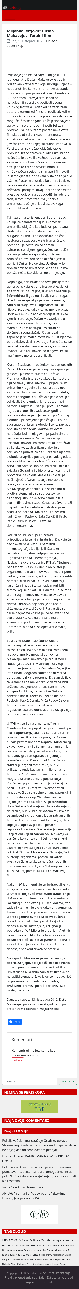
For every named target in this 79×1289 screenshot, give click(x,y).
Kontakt (48, 1282)
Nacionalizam (58, 1255)
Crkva (12, 1259)
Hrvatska (10, 1240)
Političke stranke (33, 1250)
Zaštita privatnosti (60, 1277)
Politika (34, 1240)
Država (23, 1240)
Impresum (32, 1282)
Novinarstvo (20, 1259)
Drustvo (55, 1264)
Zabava (13, 1264)
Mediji (56, 1245)
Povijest (57, 1240)
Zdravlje (29, 1259)
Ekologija (6, 1264)
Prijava (17, 1060)
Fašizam (36, 1254)
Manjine (5, 1259)
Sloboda (63, 1264)
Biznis (5, 1250)
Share (16, 1021)
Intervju (49, 1255)
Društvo (47, 1240)
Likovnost (38, 1259)
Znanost (30, 1264)
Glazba (68, 1255)
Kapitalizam (16, 1250)
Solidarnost (39, 1264)
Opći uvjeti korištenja (55, 1273)
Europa (26, 1254)
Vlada (18, 1254)
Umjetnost (21, 1264)
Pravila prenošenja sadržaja (24, 1277)
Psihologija (47, 1259)
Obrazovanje (64, 1259)
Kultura (41, 1245)
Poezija (56, 1259)
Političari (68, 1240)
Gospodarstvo (10, 1245)
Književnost (67, 1245)
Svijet (49, 1245)
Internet (48, 1264)
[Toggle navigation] (10, 16)
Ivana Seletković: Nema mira (22, 1187)
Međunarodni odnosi (55, 1250)
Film (43, 1255)
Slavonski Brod (27, 1245)
